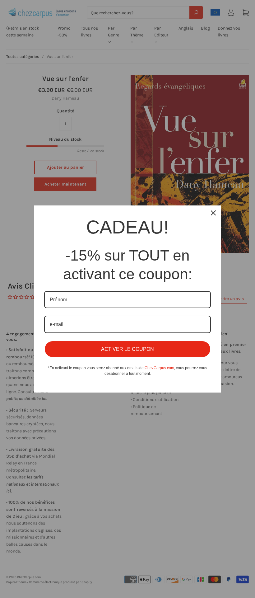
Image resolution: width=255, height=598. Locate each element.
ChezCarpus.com (159, 368)
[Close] (213, 212)
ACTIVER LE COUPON (127, 349)
